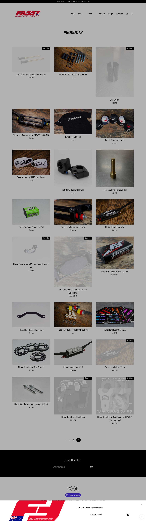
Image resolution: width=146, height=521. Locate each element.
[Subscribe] (127, 514)
